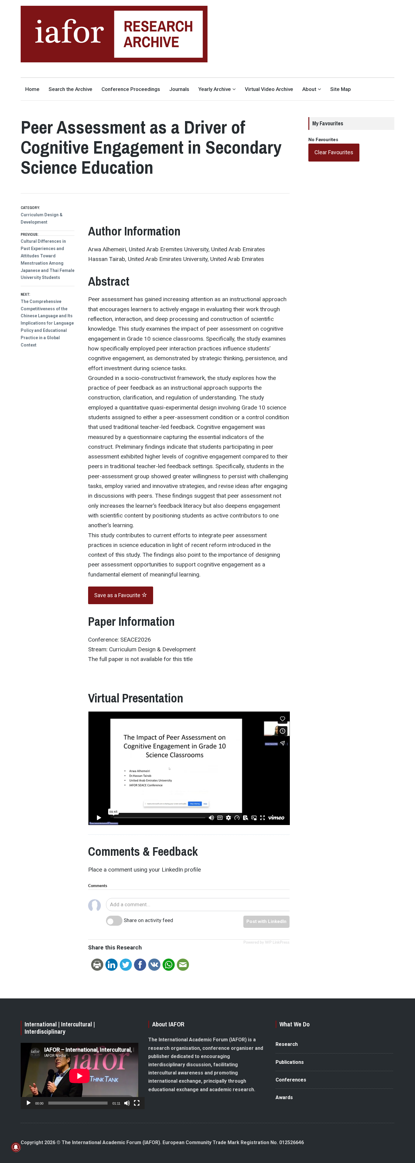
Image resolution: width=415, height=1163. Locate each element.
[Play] (29, 1103)
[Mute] (127, 1103)
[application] (79, 1076)
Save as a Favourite (118, 595)
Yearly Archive (214, 89)
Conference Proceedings (130, 89)
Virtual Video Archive (269, 89)
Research (287, 1044)
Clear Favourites (333, 152)
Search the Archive (70, 89)
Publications (290, 1062)
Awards (284, 1097)
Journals (179, 89)
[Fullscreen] (137, 1103)
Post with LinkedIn (266, 921)
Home (32, 89)
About (309, 89)
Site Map (340, 89)
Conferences (291, 1080)
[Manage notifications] (16, 1147)
